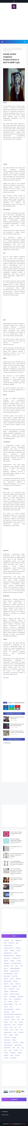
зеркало (6, 1027)
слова (5, 1050)
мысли (15, 1032)
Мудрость (6, 983)
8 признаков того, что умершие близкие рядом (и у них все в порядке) (17, 901)
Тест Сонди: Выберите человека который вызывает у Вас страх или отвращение (17, 862)
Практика (6, 991)
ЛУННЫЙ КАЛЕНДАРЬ (15, 968)
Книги (21, 966)
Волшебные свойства (9, 948)
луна (21, 1029)
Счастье (16, 1001)
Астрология (6, 940)
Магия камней (7, 976)
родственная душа (8, 1045)
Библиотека (11, 943)
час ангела (17, 1055)
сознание (16, 1050)
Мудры (11, 983)
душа (16, 1022)
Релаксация (20, 996)
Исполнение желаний (16, 963)
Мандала (6, 978)
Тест (20, 1004)
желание (21, 1022)
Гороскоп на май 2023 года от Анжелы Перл (17, 717)
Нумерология (7, 986)
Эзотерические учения (9, 1017)
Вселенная (18, 948)
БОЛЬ (5, 943)
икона (15, 1027)
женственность (7, 1024)
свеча (14, 1047)
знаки (11, 1027)
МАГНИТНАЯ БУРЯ (8, 973)
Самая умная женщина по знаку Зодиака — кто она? (16, 878)
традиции (6, 1055)
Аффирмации (18, 940)
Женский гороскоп (16, 958)
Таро (16, 1004)
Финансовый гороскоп (17, 48)
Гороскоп (10, 702)
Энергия (13, 1019)
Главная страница (7, 48)
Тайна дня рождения (8, 1004)
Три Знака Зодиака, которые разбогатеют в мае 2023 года (17, 731)
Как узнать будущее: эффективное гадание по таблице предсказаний (16, 840)
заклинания (20, 1024)
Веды (17, 943)
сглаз (18, 1047)
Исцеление (6, 966)
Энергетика (6, 1019)
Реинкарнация (12, 996)
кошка (16, 1029)
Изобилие (19, 960)
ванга (11, 1022)
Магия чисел (15, 976)
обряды (11, 1035)
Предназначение (14, 991)
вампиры (6, 1022)
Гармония (12, 950)
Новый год (17, 983)
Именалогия (6, 963)
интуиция (6, 1029)
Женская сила (7, 958)
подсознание (7, 1037)
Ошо (20, 986)
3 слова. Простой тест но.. (16, 846)
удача (11, 1055)
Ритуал (5, 999)
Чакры (13, 1012)
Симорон (10, 1001)
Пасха (5, 989)
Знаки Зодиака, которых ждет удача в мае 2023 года (17, 724)
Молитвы (15, 981)
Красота (6, 968)
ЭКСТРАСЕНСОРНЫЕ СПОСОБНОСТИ (13, 1014)
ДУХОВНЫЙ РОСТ (8, 953)
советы (10, 1050)
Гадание (6, 950)
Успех (11, 1006)
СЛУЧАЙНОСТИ (17, 999)
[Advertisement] (14, 24)
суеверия (6, 1052)
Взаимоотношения (8, 945)
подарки (16, 1035)
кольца (11, 1029)
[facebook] (14, 1)
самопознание (7, 1047)
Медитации (18, 978)
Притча (5, 996)
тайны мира (12, 1052)
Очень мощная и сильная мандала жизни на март (16, 832)
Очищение (14, 986)
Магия (16, 973)
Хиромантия (6, 1012)
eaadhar (11, 1124)
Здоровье (12, 960)
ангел (18, 1019)
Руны (10, 999)
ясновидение (13, 1057)
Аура (12, 940)
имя (20, 1027)
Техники (5, 1006)
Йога (12, 966)
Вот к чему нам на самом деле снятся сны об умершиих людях (17, 886)
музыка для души (8, 1032)
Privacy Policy (5, 1115)
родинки (22, 1042)
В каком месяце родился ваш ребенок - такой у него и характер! (17, 855)
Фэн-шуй (18, 1009)
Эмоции (18, 1017)
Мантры (12, 978)
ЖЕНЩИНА (18, 955)
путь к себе (15, 1042)
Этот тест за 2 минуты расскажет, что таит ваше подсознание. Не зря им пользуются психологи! (16, 871)
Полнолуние (11, 989)
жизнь (14, 1024)
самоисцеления (17, 1045)
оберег (5, 1035)
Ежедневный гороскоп (9, 955)
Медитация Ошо (7, 981)
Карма (16, 966)
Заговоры (6, 960)
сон (21, 1050)
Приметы (6, 994)
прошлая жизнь (7, 1042)
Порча (17, 989)
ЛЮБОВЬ (6, 971)
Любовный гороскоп (14, 971)
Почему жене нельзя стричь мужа (16, 893)
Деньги (15, 953)
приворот (14, 1040)
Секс (5, 1001)
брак (23, 1019)
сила (23, 1047)
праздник (14, 1037)
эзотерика (6, 1057)
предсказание (7, 1040)
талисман (20, 1052)
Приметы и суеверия (14, 994)
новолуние (21, 1032)
